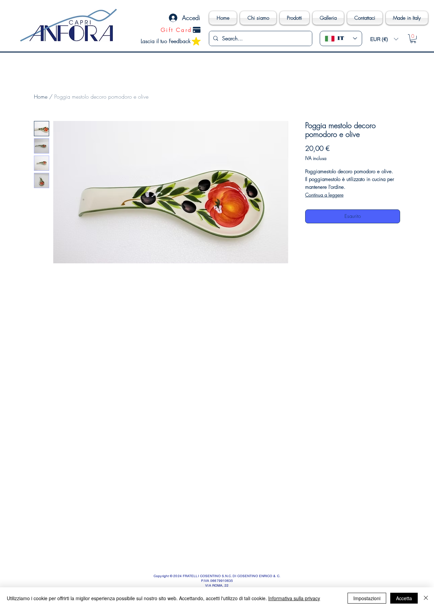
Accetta (404, 598)
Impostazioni (366, 598)
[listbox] (384, 39)
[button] (384, 39)
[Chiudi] (426, 598)
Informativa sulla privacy (294, 598)
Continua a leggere (324, 194)
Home (40, 96)
